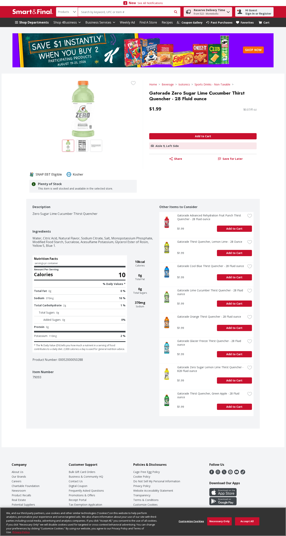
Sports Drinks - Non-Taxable (212, 84)
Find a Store (148, 22)
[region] (143, 521)
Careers (16, 481)
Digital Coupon (78, 486)
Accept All (247, 521)
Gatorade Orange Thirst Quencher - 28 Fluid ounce (209, 316)
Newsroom (19, 490)
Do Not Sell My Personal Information (156, 481)
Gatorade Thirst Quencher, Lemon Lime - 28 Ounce (209, 241)
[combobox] (67, 12)
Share (178, 159)
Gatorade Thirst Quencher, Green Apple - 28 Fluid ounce (208, 395)
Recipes (167, 22)
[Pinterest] (230, 473)
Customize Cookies (145, 504)
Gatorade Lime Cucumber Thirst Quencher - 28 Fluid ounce (210, 292)
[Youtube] (236, 473)
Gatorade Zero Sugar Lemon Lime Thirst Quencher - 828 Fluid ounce (210, 369)
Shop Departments (34, 22)
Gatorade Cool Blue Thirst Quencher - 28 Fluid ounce (210, 266)
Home (153, 84)
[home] (33, 12)
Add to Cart (203, 136)
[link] (189, 22)
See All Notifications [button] (150, 3)
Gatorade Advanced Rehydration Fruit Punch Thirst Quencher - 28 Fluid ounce (209, 217)
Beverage (168, 84)
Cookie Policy (141, 476)
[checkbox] (133, 83)
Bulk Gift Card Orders (82, 472)
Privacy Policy (141, 486)
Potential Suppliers (23, 504)
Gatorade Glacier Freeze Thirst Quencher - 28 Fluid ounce (209, 342)
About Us (17, 472)
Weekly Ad (127, 22)
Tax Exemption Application (85, 504)
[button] (266, 22)
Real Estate (19, 500)
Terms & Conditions (146, 500)
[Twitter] (224, 473)
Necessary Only (219, 521)
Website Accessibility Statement (153, 490)
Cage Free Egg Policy (146, 472)
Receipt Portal (77, 500)
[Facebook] (211, 473)
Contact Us (76, 481)
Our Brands (19, 476)
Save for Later (233, 159)
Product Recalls (21, 495)
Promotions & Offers (82, 495)
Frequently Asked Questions (86, 490)
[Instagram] (218, 473)
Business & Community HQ (86, 476)
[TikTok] (242, 473)
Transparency (141, 495)
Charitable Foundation (25, 486)
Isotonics (184, 84)
